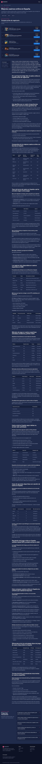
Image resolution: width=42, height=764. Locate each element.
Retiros (13, 15)
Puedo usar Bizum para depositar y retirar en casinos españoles (26, 728)
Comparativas (32, 748)
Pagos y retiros (32, 749)
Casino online (4, 15)
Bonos (9, 15)
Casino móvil (21, 751)
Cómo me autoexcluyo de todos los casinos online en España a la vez (27, 738)
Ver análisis (36, 30)
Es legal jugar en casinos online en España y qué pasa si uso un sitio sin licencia (27, 713)
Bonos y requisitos (5, 65)
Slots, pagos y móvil (5, 66)
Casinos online (21, 748)
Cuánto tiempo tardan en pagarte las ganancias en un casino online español (27, 718)
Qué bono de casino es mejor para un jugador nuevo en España (27, 723)
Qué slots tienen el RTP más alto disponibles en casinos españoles (27, 733)
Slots (19, 749)
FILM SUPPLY (4, 1)
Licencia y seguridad (5, 63)
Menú (39, 1)
